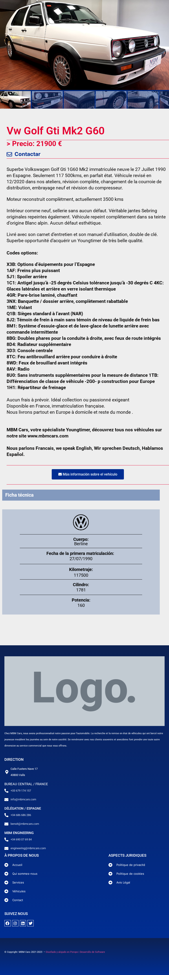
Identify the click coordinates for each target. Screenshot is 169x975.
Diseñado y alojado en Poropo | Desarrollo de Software (75, 952)
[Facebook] (7, 923)
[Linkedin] (23, 923)
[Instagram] (15, 923)
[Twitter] (30, 923)
